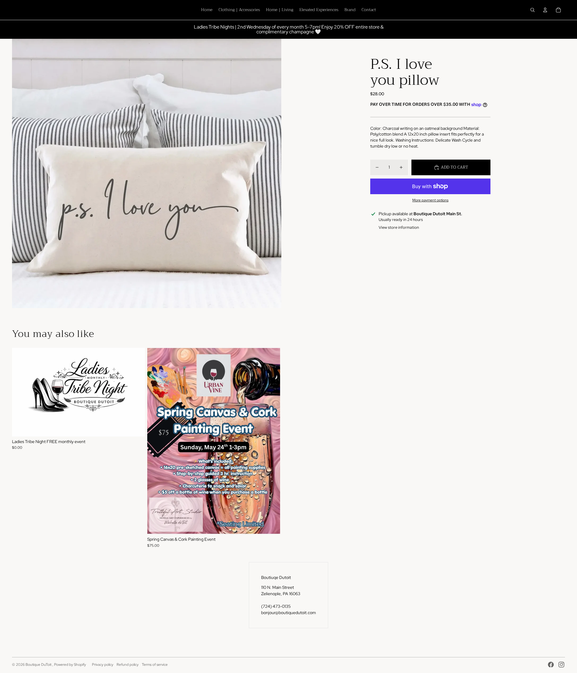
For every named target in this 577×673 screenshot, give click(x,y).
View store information (399, 227)
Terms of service (155, 664)
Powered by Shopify (70, 664)
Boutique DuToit (39, 664)
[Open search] (532, 10)
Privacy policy (102, 664)
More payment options (430, 200)
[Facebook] (550, 664)
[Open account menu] (545, 10)
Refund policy (128, 664)
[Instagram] (561, 664)
